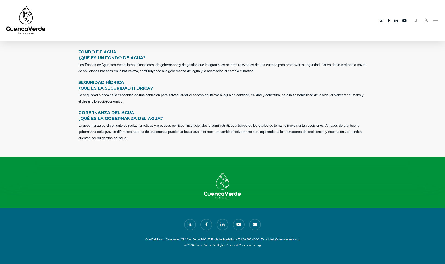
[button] (436, 20)
